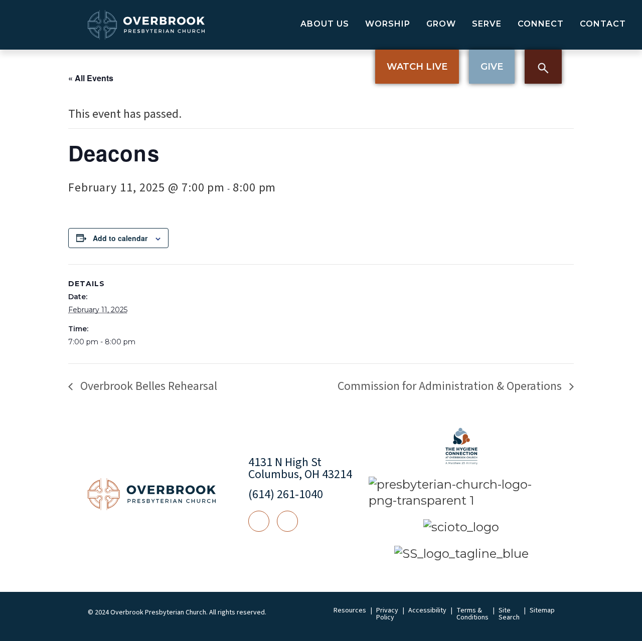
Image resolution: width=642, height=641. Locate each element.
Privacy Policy (387, 614)
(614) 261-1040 (285, 494)
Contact (603, 24)
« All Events (90, 78)
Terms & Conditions (472, 614)
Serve (487, 24)
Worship (387, 24)
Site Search (509, 614)
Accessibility (427, 610)
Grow (441, 24)
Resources (350, 610)
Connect (541, 24)
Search (543, 67)
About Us (324, 24)
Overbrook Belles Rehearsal (147, 386)
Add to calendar (120, 238)
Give (491, 66)
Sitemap (542, 610)
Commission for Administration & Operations (451, 386)
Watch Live (417, 66)
